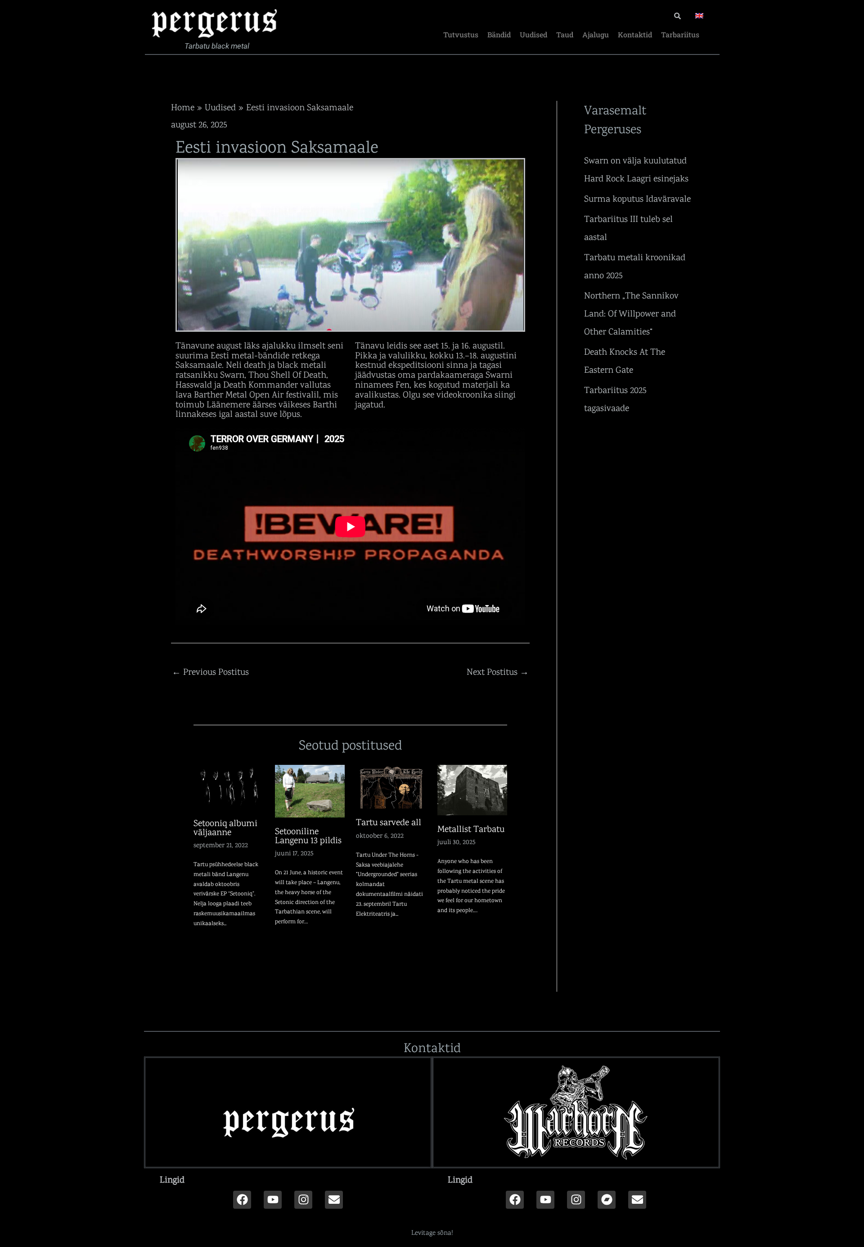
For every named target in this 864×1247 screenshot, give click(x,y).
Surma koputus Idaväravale (637, 198)
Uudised (533, 34)
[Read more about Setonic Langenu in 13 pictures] (310, 790)
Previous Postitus (210, 671)
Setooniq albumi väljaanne (225, 827)
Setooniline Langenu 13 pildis (308, 835)
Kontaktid (635, 34)
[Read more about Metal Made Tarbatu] (472, 789)
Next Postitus (498, 671)
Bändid (499, 34)
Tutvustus (460, 34)
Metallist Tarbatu (470, 828)
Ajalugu (595, 34)
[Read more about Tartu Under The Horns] (391, 786)
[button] (288, 1179)
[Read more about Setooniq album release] (229, 786)
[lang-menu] (699, 15)
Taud (564, 34)
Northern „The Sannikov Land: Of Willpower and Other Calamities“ (631, 313)
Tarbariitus (680, 34)
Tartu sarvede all (388, 822)
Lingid (172, 1179)
